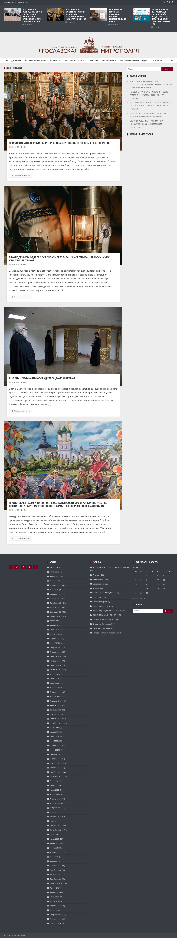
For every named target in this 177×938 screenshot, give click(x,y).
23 (147, 588)
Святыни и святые (73, 60)
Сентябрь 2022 (56, 776)
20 (169, 584)
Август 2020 (55, 888)
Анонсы (96, 575)
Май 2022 (54, 794)
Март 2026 (54, 589)
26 (164, 588)
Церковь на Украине (101, 628)
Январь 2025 (55, 652)
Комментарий (99, 588)
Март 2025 (54, 643)
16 (147, 584)
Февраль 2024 (56, 701)
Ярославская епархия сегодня (133, 60)
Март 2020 (54, 910)
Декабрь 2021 (55, 817)
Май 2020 (54, 901)
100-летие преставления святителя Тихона (111, 567)
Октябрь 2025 (55, 612)
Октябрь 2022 (55, 772)
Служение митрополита (103, 619)
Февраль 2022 (56, 808)
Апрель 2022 (55, 799)
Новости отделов (100, 606)
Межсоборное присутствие (104, 593)
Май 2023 (54, 741)
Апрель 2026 (55, 585)
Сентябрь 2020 (56, 883)
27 (169, 588)
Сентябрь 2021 (56, 830)
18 (158, 584)
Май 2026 (54, 581)
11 (158, 580)
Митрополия (108, 60)
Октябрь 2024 (55, 665)
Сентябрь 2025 (56, 616)
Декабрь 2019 (55, 923)
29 (141, 593)
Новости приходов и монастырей (107, 610)
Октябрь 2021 (55, 825)
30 (147, 593)
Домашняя (16, 60)
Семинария (93, 60)
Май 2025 (54, 634)
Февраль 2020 (56, 914)
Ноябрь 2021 (55, 821)
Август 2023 (55, 727)
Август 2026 (55, 567)
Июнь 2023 (54, 736)
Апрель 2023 (55, 745)
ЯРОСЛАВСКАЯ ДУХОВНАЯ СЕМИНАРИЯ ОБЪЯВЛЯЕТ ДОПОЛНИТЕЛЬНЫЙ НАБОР (117, 15)
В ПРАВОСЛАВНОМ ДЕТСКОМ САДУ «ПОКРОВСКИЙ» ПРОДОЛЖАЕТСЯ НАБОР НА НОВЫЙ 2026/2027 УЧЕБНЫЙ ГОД (160, 16)
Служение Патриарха (102, 624)
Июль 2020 (54, 892)
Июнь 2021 (54, 843)
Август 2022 (55, 781)
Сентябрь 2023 (56, 723)
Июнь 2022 (54, 790)
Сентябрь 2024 (56, 670)
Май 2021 (54, 848)
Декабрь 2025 (55, 603)
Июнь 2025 (54, 630)
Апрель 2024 (55, 692)
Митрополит (55, 60)
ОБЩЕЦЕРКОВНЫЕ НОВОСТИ (105, 615)
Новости (96, 597)
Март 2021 (54, 857)
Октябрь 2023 (55, 719)
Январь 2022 (55, 812)
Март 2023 (54, 750)
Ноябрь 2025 (55, 607)
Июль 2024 (54, 679)
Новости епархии (100, 602)
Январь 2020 (55, 919)
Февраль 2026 (56, 594)
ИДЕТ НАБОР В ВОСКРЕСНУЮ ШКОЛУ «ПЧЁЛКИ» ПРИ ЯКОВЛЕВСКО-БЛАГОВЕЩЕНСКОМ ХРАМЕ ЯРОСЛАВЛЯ (32, 15)
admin (25, 147)
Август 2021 (55, 834)
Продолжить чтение (22, 175)
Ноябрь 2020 (55, 874)
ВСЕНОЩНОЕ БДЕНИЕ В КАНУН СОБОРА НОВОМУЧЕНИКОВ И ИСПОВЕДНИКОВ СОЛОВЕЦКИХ (146, 124)
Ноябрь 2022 (55, 768)
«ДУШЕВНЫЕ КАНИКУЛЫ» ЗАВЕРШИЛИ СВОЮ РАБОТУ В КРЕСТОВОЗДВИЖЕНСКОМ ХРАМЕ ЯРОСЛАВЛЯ (149, 95)
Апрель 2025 (55, 638)
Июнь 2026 (54, 576)
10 (153, 580)
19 (164, 584)
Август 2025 (55, 621)
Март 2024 (54, 696)
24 (153, 588)
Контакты (157, 60)
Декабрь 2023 (55, 710)
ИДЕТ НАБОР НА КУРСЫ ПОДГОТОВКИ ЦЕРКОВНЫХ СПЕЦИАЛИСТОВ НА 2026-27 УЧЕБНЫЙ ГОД (76, 14)
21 (136, 588)
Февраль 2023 (56, 754)
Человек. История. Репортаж (105, 633)
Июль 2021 (54, 839)
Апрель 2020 (55, 906)
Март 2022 (54, 803)
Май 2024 (54, 687)
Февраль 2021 (56, 861)
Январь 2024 (55, 705)
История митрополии (35, 60)
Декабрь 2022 (55, 763)
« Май (135, 598)
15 (141, 584)
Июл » (142, 598)
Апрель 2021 (55, 852)
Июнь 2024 (54, 683)
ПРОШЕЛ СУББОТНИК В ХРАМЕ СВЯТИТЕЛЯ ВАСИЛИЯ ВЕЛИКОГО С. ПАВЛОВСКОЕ (148, 115)
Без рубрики (98, 579)
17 (153, 584)
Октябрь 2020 (55, 879)
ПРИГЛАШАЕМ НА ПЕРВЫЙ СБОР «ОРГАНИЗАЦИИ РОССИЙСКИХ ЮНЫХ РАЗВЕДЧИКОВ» (59, 143)
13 (169, 580)
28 (136, 593)
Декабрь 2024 (55, 656)
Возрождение (98, 584)
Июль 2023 (54, 732)
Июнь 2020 (54, 897)
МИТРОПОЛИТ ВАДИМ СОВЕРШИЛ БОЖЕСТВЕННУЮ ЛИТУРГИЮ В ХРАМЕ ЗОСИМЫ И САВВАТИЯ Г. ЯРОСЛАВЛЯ (151, 84)
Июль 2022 (54, 785)
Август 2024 (55, 674)
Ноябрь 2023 (55, 714)
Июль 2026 (54, 572)
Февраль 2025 (56, 647)
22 (141, 588)
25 (158, 588)
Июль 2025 (54, 625)
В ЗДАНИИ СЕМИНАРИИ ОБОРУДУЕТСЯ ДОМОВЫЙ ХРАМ (42, 378)
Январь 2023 (55, 759)
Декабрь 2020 (55, 870)
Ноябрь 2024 (55, 661)
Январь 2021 (55, 865)
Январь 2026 (55, 598)
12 (164, 580)
